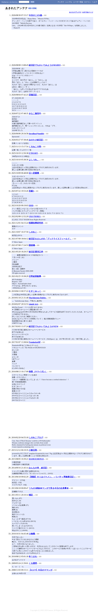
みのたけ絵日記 (36, 140)
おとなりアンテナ (75, 12)
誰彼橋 (32, 245)
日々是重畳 (34, 173)
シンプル (68, 2)
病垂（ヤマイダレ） (38, 371)
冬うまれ (33, 556)
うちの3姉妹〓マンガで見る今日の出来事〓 (49, 488)
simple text (33, 304)
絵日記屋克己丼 (36, 252)
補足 (31, 495)
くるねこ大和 (35, 146)
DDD (31, 205)
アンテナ (61, 2)
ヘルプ (94, 2)
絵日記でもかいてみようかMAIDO (45, 65)
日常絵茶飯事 (35, 276)
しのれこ (33, 232)
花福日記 (33, 95)
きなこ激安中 (35, 113)
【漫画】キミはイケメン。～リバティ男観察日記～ (52, 477)
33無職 (32, 534)
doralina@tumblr (36, 133)
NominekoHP (35, 342)
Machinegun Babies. (37, 298)
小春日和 (33, 450)
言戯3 (31, 191)
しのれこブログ (36, 437)
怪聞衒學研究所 (36, 223)
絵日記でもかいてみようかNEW (43, 326)
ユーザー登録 (78, 2)
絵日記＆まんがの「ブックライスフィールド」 (50, 239)
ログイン (87, 2)
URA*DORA (35, 216)
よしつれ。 (34, 160)
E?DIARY (33, 153)
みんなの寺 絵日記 (38, 468)
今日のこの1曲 (35, 15)
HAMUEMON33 (36, 459)
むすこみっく (35, 291)
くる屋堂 (33, 563)
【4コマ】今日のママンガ (40, 570)
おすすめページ (87, 12)
